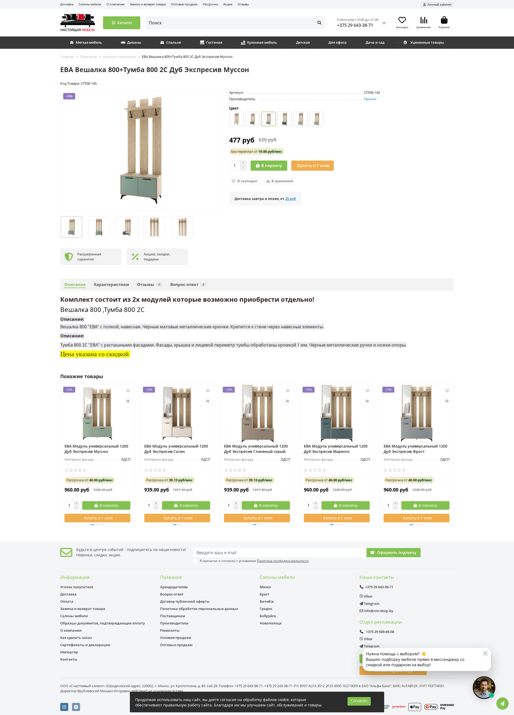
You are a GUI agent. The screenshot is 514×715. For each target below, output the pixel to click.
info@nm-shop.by (378, 610)
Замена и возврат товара (148, 4)
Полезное (171, 577)
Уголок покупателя (76, 586)
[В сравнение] (128, 400)
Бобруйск (268, 615)
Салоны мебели (90, 4)
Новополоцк (271, 623)
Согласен (359, 700)
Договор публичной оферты (185, 601)
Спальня (173, 42)
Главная (67, 56)
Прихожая (88, 56)
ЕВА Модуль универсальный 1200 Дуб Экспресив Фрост (415, 449)
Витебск (267, 601)
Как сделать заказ (76, 637)
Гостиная (214, 42)
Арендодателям (174, 586)
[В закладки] (128, 390)
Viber (368, 596)
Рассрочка (210, 4)
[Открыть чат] (484, 687)
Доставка (66, 4)
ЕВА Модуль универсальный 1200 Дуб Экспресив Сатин (176, 449)
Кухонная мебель (262, 42)
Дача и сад (375, 42)
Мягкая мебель (89, 42)
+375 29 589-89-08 (379, 631)
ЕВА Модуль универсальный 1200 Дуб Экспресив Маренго (336, 449)
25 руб (290, 198)
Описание (75, 284)
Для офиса (337, 42)
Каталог (124, 22)
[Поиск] (319, 23)
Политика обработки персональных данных (199, 608)
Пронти (370, 98)
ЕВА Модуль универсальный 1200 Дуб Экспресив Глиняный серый (256, 449)
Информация (74, 577)
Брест (264, 594)
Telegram (371, 603)
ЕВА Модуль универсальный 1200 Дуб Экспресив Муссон (96, 449)
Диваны (134, 42)
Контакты (68, 659)
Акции (227, 4)
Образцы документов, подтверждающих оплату (102, 623)
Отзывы (243, 4)
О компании (115, 4)
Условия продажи (175, 637)
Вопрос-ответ (187, 284)
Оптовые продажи (184, 4)
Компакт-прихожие (119, 56)
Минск (265, 586)
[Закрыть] (485, 653)
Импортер (69, 652)
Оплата (66, 601)
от (256, 151)
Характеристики (111, 284)
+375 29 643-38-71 (355, 25)
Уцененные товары (427, 42)
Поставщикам (172, 615)
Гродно (266, 608)
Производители (174, 623)
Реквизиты (170, 630)
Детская (303, 42)
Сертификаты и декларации (85, 644)
